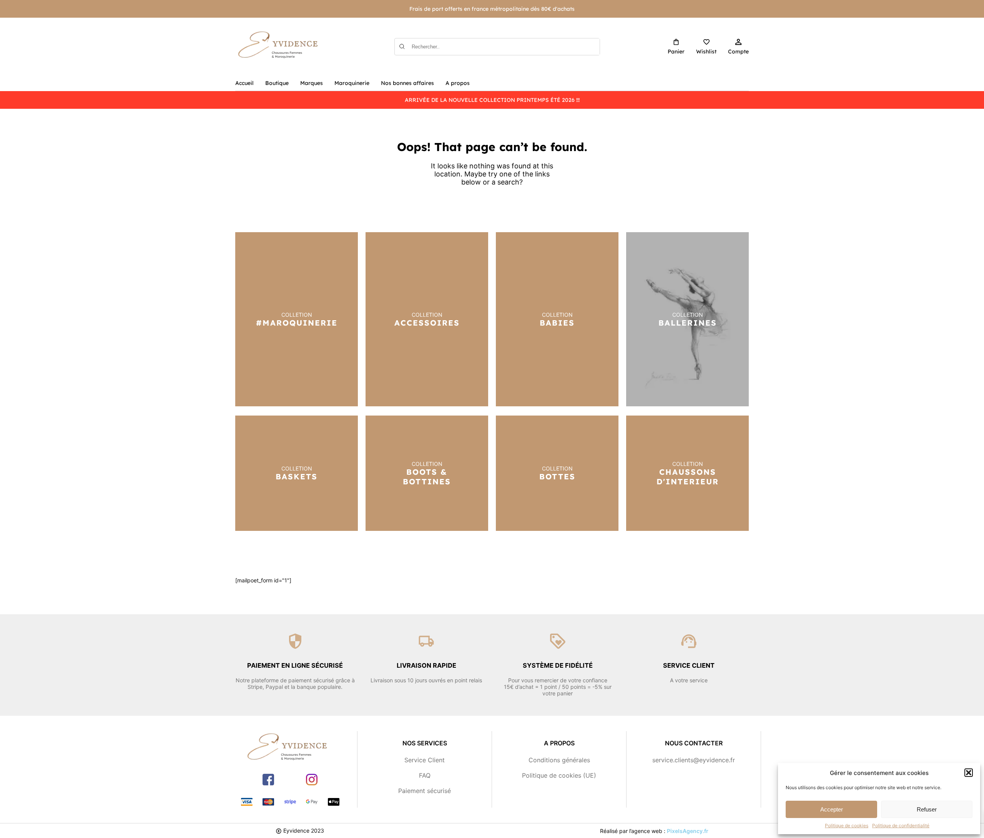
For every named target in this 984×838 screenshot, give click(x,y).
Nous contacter (694, 743)
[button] (968, 772)
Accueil (244, 83)
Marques (311, 83)
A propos (457, 83)
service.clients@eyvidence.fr (693, 760)
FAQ (424, 775)
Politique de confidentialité (900, 825)
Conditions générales (559, 760)
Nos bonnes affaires (407, 83)
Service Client (424, 760)
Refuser (927, 809)
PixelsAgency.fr (687, 831)
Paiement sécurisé (424, 791)
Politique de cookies (846, 825)
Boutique (277, 83)
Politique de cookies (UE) (559, 775)
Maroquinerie (351, 83)
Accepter (831, 809)
